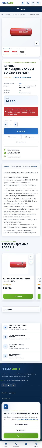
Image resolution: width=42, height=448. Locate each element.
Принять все (21, 436)
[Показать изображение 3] (22, 51)
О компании (6, 399)
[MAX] (4, 385)
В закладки (13, 137)
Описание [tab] (6, 166)
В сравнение (31, 137)
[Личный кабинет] (33, 3)
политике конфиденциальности (28, 419)
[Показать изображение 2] (14, 51)
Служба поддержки (9, 393)
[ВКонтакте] (8, 385)
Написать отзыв (26, 77)
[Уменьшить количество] (6, 124)
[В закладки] (31, 257)
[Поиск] (23, 3)
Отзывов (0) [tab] (30, 166)
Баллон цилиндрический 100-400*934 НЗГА (17, 280)
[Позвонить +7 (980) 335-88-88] (28, 3)
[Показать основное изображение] (6, 51)
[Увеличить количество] (15, 124)
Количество (8, 120)
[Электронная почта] (13, 385)
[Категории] (38, 3)
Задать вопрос (22, 142)
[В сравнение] (31, 262)
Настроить (22, 430)
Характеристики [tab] (16, 166)
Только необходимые (21, 424)
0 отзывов (16, 77)
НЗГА (20, 83)
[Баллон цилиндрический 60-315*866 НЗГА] (21, 32)
